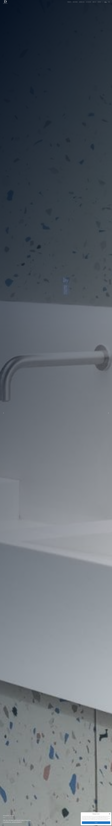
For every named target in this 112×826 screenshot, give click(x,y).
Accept (96, 822)
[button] (109, 813)
